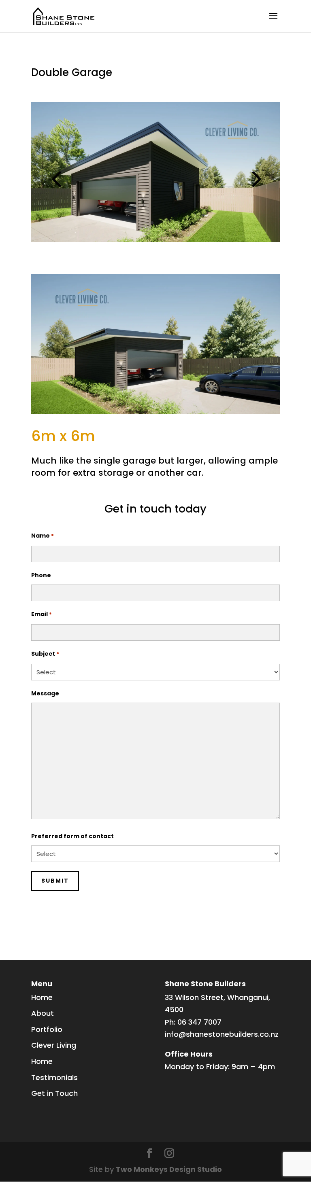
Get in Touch (54, 1093)
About (42, 1013)
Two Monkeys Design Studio (169, 1169)
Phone (41, 575)
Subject (45, 654)
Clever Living (53, 1045)
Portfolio (46, 1029)
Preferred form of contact (72, 836)
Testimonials (54, 1077)
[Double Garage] (155, 414)
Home (42, 997)
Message (45, 693)
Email (41, 614)
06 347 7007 (199, 1022)
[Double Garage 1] (155, 242)
